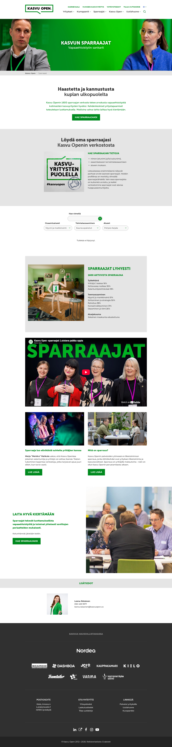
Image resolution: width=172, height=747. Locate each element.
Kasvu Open (115, 11)
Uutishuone (132, 11)
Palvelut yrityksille (128, 704)
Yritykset (67, 11)
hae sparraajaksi (26, 541)
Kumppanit (83, 11)
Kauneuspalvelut (84, 228)
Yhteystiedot (86, 704)
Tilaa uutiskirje (86, 711)
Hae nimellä (75, 214)
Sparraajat (99, 11)
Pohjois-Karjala (111, 228)
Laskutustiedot (86, 707)
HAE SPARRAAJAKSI (86, 117)
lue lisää (33, 472)
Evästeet (106, 742)
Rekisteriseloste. (94, 742)
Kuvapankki (128, 711)
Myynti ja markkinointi (56, 228)
